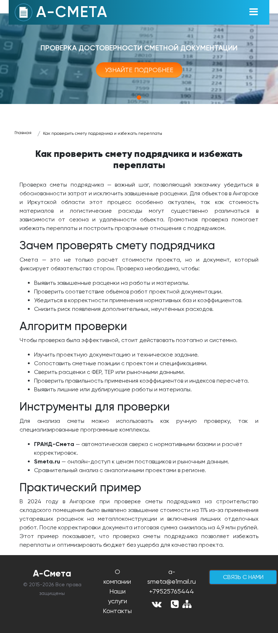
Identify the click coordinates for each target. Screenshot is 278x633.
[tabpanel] (139, 58)
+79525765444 (171, 591)
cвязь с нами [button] (243, 577)
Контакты (117, 611)
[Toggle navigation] (253, 12)
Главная (22, 132)
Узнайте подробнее (139, 70)
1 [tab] (139, 97)
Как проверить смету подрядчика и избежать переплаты (102, 133)
